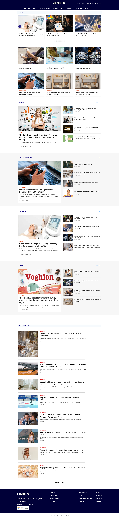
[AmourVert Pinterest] (90, 3)
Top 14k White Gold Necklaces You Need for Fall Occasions (58, 34)
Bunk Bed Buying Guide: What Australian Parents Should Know (58, 93)
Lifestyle (98, 501)
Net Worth (99, 498)
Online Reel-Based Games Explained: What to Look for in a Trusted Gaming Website (87, 163)
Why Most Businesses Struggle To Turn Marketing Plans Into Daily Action (58, 67)
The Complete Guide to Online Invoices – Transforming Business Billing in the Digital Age (87, 137)
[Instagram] (25, 504)
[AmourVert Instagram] (79, 3)
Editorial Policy (54, 498)
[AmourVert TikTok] (95, 3)
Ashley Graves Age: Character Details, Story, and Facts (61, 450)
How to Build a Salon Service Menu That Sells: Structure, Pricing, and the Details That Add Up (87, 246)
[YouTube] (30, 504)
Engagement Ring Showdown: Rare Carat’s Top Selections (62, 467)
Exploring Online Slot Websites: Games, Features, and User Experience (87, 173)
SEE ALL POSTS (59, 482)
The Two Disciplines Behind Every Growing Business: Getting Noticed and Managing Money (87, 35)
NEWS (34, 8)
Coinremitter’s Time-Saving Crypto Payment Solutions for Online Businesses (86, 128)
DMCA (80, 495)
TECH (91, 8)
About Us (52, 492)
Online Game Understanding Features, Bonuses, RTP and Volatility (29, 93)
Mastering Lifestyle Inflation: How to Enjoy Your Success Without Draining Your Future (62, 383)
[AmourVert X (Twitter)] (100, 3)
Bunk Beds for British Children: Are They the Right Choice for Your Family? (87, 93)
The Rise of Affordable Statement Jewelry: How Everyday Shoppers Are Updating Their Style (38, 300)
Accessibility (53, 495)
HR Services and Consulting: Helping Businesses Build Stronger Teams (87, 118)
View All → (98, 102)
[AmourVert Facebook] (85, 3)
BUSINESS (27, 8)
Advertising (53, 501)
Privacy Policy (83, 492)
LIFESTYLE (79, 8)
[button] (19, 26)
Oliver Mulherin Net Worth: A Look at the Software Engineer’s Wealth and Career (60, 416)
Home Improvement (44, 8)
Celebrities (99, 495)
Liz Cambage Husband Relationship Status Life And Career (86, 192)
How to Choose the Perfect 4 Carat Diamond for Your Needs (86, 67)
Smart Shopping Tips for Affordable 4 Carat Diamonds (86, 281)
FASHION (69, 8)
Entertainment (58, 8)
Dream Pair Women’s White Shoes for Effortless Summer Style (29, 67)
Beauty (98, 492)
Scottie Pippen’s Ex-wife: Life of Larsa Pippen (86, 182)
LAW (86, 8)
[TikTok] (32, 504)
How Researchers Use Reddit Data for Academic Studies (87, 272)
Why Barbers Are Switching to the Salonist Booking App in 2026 (31, 34)
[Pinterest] (27, 504)
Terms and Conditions (85, 498)
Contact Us (82, 501)
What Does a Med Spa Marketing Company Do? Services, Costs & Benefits (38, 245)
